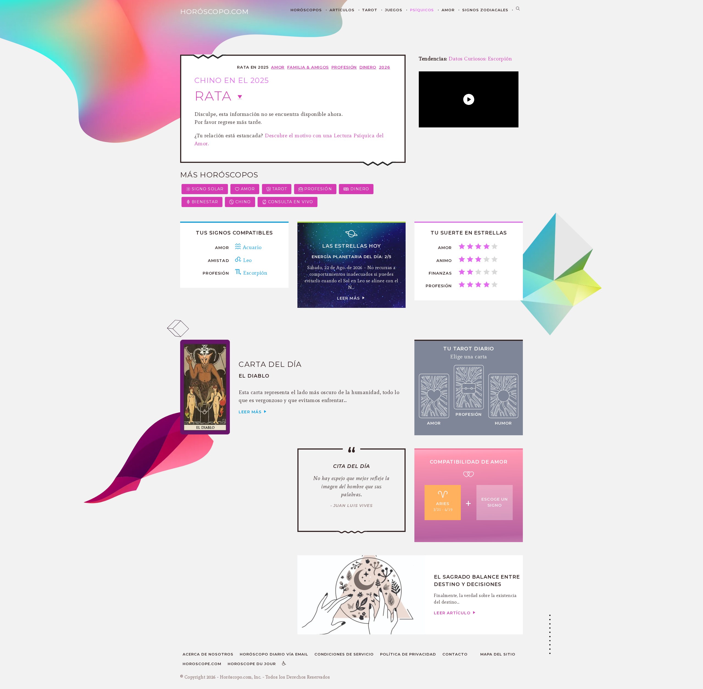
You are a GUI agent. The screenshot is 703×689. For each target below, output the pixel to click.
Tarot (369, 10)
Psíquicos (422, 10)
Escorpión (254, 272)
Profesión (344, 67)
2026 (384, 67)
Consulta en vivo (290, 201)
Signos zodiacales (485, 10)
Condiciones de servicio (344, 654)
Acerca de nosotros (208, 654)
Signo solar (208, 188)
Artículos (342, 10)
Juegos (393, 10)
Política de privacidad (408, 654)
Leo (247, 260)
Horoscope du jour (252, 664)
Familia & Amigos (308, 67)
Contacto (455, 654)
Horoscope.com (202, 664)
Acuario (251, 247)
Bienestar (205, 201)
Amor (448, 10)
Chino (243, 201)
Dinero (367, 67)
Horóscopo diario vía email (274, 654)
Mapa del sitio (497, 654)
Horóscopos (306, 10)
